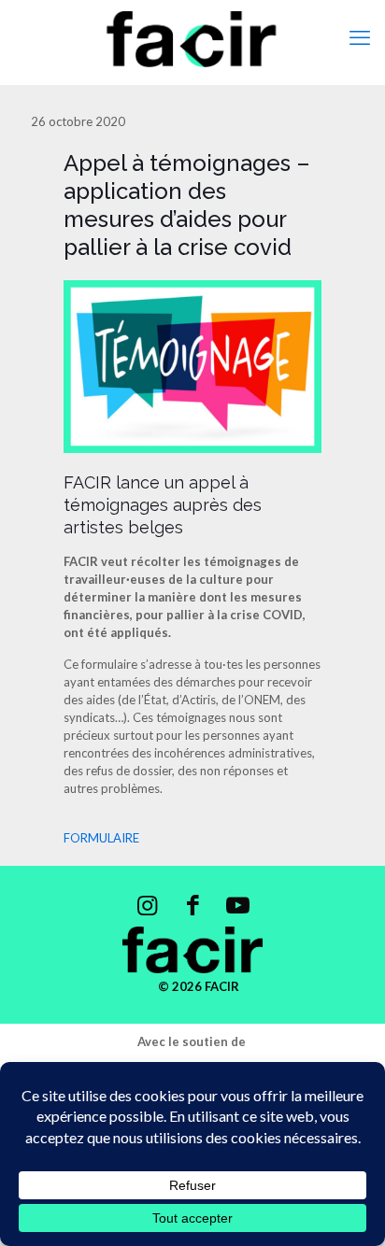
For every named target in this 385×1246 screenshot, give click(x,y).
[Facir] (192, 37)
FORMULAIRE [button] (101, 837)
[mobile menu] (360, 37)
